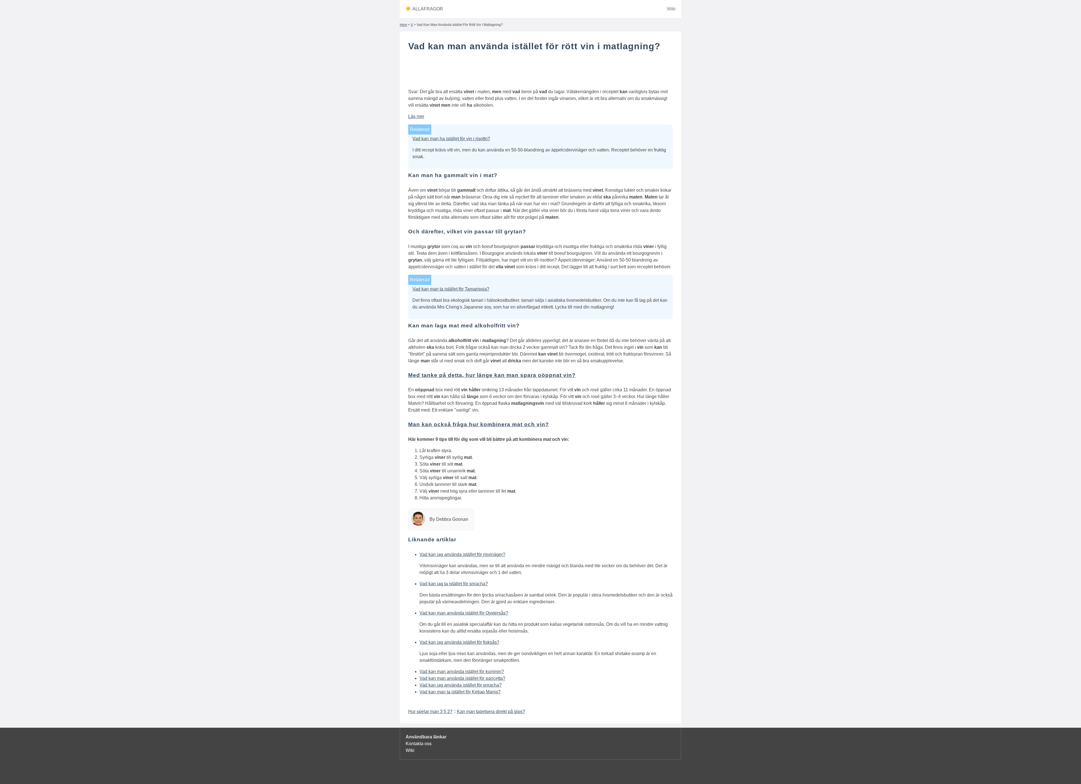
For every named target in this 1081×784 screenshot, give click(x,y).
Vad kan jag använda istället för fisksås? (459, 642)
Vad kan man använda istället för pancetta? (462, 678)
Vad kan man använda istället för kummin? (461, 671)
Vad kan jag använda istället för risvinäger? (462, 554)
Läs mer (416, 116)
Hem (403, 25)
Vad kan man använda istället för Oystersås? (463, 613)
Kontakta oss (419, 743)
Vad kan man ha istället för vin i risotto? (451, 138)
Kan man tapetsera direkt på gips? (491, 711)
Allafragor (427, 8)
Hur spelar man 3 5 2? (430, 711)
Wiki (671, 8)
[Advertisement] (540, 71)
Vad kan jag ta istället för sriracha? (453, 583)
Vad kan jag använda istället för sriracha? (460, 685)
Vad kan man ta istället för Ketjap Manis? (460, 691)
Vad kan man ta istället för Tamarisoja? (450, 289)
